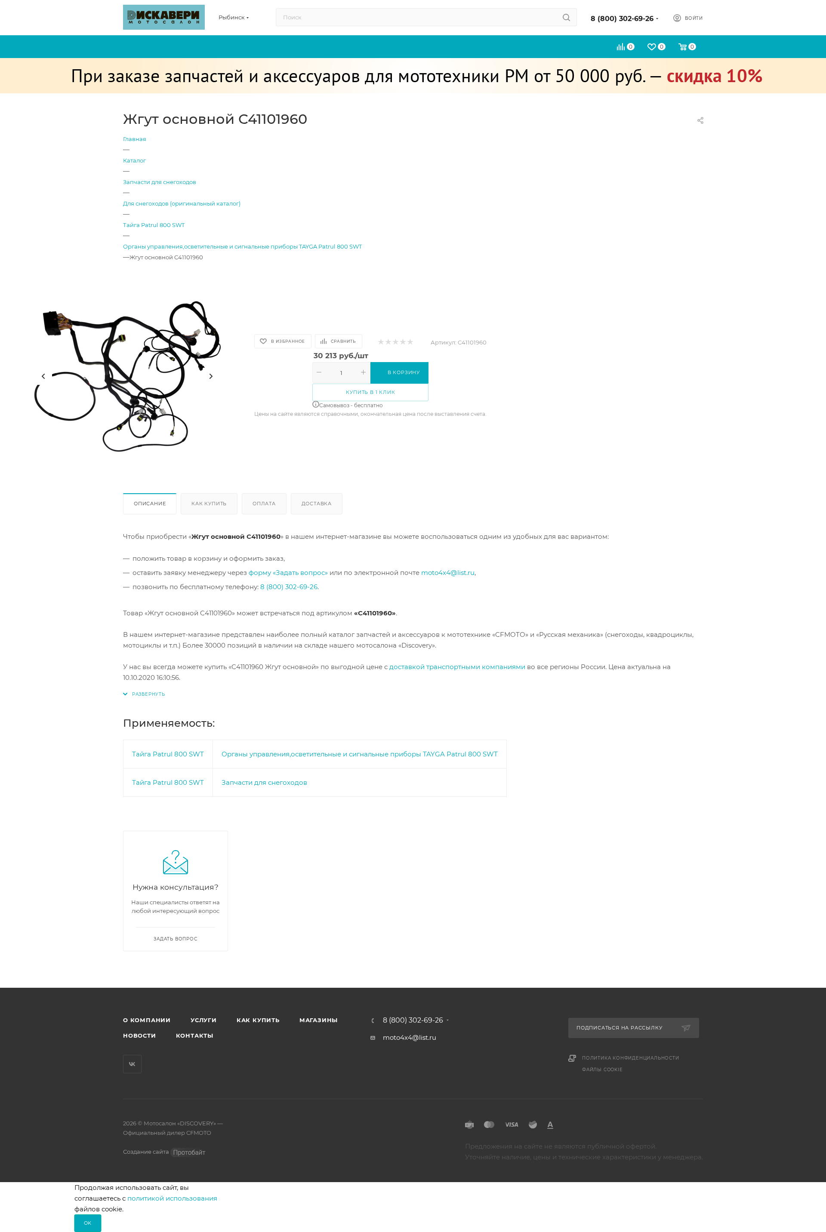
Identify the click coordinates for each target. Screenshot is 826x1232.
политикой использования (172, 1198)
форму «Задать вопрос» (288, 572)
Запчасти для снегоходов (264, 782)
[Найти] (566, 17)
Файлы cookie (602, 1069)
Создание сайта (146, 1151)
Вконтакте (132, 1064)
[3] (395, 342)
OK (88, 1223)
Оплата (264, 504)
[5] (409, 342)
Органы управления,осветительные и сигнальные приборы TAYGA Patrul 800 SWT (360, 754)
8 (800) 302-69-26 (622, 19)
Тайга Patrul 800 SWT (168, 754)
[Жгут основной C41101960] (127, 376)
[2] (387, 342)
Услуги (204, 1020)
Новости (139, 1035)
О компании (147, 1020)
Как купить (209, 504)
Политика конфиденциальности (630, 1058)
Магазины (318, 1020)
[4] (402, 342)
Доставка (317, 504)
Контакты (194, 1035)
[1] (380, 342)
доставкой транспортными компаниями (457, 667)
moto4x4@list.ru (448, 572)
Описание (150, 504)
